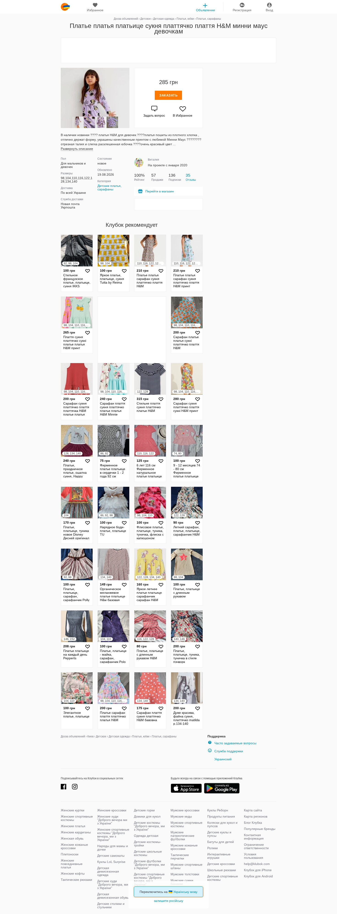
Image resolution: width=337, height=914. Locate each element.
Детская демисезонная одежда (108, 871)
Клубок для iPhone (258, 870)
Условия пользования (253, 855)
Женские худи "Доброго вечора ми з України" (112, 820)
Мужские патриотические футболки (182, 835)
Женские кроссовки (111, 810)
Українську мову (185, 892)
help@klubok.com (257, 864)
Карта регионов (255, 816)
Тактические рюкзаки (76, 879)
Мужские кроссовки (185, 810)
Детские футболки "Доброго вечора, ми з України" (149, 864)
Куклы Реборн (217, 810)
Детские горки (144, 810)
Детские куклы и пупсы (219, 833)
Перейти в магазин (159, 191)
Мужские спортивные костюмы (186, 824)
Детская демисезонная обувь (112, 895)
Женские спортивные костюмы (77, 818)
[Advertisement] (168, 50)
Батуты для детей (220, 842)
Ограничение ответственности (256, 846)
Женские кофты (73, 873)
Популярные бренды (259, 829)
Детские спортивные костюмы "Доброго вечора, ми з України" (149, 879)
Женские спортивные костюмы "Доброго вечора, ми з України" (113, 835)
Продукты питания (221, 816)
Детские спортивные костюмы (222, 877)
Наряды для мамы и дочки (112, 847)
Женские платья (73, 826)
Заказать (168, 95)
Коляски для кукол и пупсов (222, 824)
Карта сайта (253, 810)
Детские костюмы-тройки (147, 843)
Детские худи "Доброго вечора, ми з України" (112, 884)
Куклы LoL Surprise (111, 862)
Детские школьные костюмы (148, 853)
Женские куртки (72, 810)
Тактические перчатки (180, 856)
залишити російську (168, 901)
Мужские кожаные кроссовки (184, 847)
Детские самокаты (110, 855)
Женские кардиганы (76, 832)
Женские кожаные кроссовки (74, 846)
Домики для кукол (147, 816)
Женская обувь (72, 838)
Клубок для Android (258, 876)
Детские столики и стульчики (110, 905)
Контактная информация (254, 836)
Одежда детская (146, 835)
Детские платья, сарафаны (109, 187)
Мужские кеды (181, 816)
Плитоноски (69, 854)
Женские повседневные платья (72, 864)
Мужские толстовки (185, 874)
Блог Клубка (253, 822)
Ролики (212, 848)
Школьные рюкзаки (221, 870)
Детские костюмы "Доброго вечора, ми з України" (149, 826)
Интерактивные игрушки (218, 855)
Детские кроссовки (221, 864)
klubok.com (65, 6)
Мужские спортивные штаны (186, 866)
